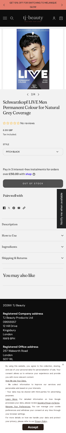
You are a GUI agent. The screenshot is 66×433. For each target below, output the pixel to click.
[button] (24, 208)
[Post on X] (9, 208)
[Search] (12, 18)
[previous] (4, 5)
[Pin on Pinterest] (14, 208)
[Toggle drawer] (5, 18)
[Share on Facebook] (4, 208)
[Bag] (61, 18)
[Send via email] (19, 208)
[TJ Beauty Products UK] (33, 18)
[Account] (54, 18)
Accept (33, 427)
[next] (62, 5)
